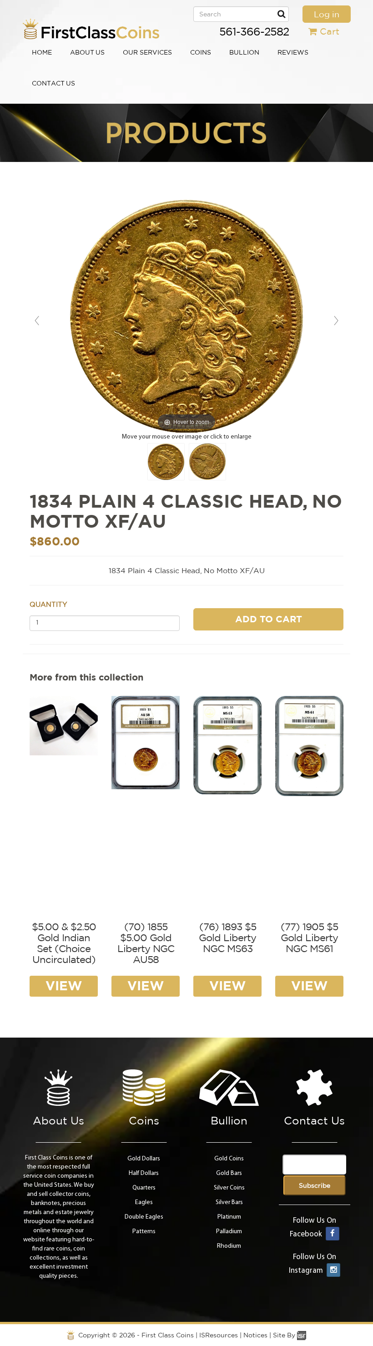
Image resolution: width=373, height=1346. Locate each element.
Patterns (144, 1231)
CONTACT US (53, 83)
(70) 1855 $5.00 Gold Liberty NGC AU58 (145, 943)
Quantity (48, 604)
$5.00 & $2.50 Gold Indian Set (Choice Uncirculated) (64, 943)
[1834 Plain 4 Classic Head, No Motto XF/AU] (166, 462)
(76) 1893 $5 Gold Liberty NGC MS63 (227, 937)
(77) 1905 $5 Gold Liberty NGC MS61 (309, 937)
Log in (326, 14)
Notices (255, 1335)
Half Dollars (144, 1173)
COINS (200, 52)
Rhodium (229, 1246)
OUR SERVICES (147, 52)
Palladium (229, 1231)
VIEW (63, 985)
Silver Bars (229, 1202)
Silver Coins (229, 1188)
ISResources (218, 1335)
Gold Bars (229, 1173)
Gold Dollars (143, 1158)
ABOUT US (87, 52)
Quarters (144, 1188)
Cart (329, 31)
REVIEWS (292, 52)
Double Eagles (144, 1217)
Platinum (229, 1217)
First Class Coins (167, 1335)
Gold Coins (229, 1158)
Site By (285, 1335)
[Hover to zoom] (186, 316)
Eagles (144, 1202)
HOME (42, 52)
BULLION (244, 52)
